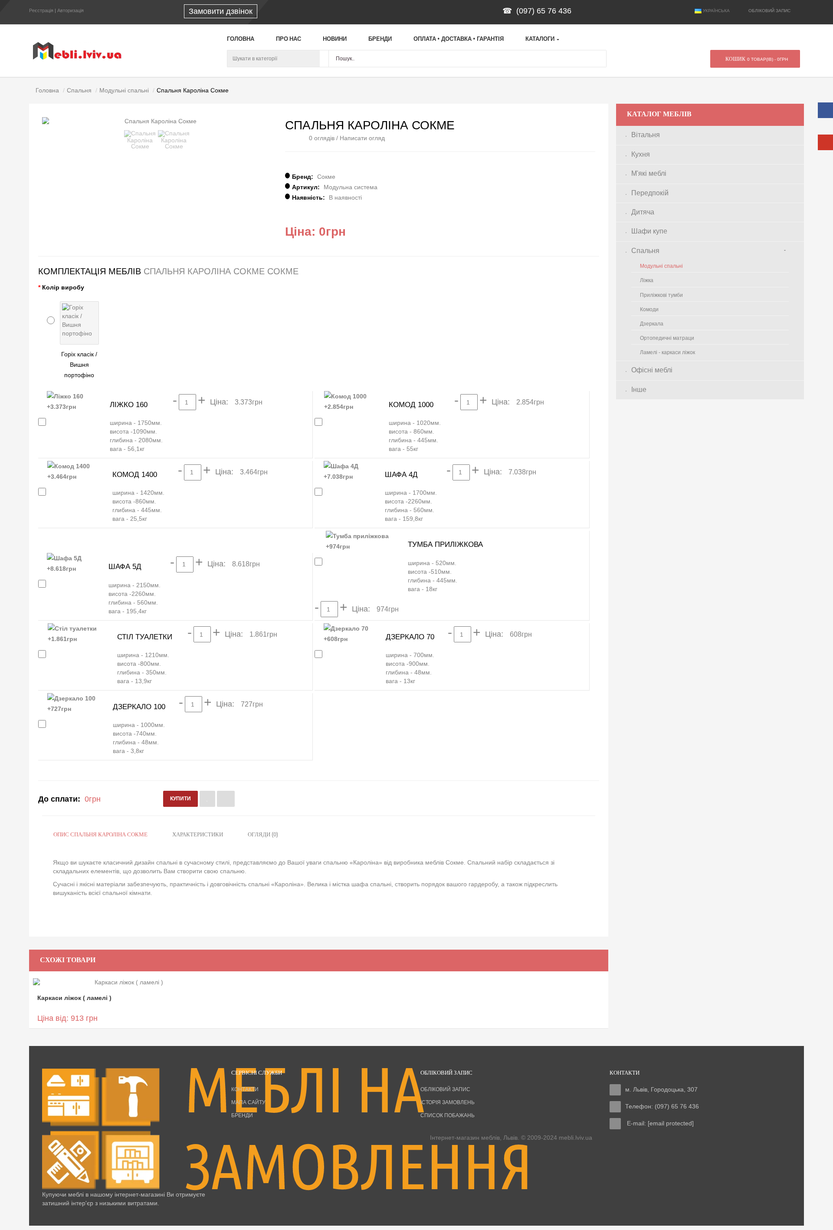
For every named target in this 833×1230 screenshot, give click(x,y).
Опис (100, 834)
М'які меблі (648, 173)
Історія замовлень (447, 1102)
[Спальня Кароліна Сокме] (140, 139)
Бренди (242, 1115)
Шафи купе (649, 231)
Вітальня (645, 134)
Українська (716, 10)
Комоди (649, 309)
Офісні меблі (651, 370)
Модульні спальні (661, 266)
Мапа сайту (248, 1102)
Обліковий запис (445, 1089)
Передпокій (650, 193)
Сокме (326, 176)
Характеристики (197, 834)
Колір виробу (63, 287)
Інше (638, 389)
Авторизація (70, 10)
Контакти (245, 1089)
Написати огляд (362, 138)
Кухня (640, 154)
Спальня (645, 250)
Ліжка (646, 280)
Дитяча (642, 212)
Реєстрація (41, 10)
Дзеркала (651, 324)
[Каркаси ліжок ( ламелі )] (125, 981)
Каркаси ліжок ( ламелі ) (74, 997)
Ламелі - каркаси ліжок (667, 352)
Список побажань (447, 1115)
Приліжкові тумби (661, 295)
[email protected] (671, 1123)
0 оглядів (322, 138)
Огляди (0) (263, 834)
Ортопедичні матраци (667, 338)
